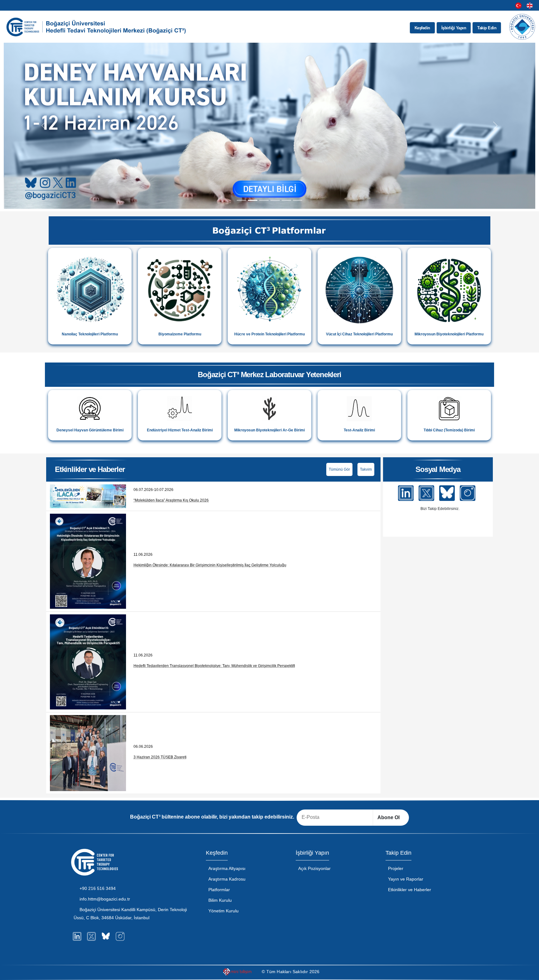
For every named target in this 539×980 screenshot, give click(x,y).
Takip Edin (486, 28)
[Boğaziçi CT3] (97, 27)
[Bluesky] (447, 493)
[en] (530, 5)
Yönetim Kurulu (223, 910)
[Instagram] (468, 493)
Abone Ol (389, 817)
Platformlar (219, 889)
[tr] (518, 5)
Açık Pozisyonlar (314, 868)
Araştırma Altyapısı (226, 868)
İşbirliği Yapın (453, 28)
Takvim (366, 469)
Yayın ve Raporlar (405, 879)
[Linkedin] (406, 493)
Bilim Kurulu (220, 900)
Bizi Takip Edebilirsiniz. (439, 509)
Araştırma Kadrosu (226, 879)
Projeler (395, 868)
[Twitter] (426, 493)
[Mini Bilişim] (238, 972)
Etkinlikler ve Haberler (409, 889)
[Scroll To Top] (528, 973)
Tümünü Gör (339, 469)
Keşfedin (422, 28)
